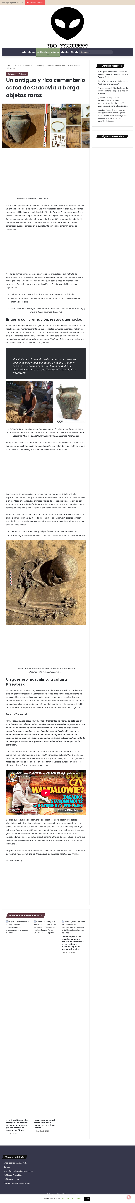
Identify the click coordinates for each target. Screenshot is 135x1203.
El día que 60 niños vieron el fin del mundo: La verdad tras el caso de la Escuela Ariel (113, 74)
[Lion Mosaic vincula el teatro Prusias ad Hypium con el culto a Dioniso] (46, 1019)
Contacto (7, 1167)
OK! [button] (87, 1199)
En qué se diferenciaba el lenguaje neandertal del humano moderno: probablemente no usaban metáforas (17, 1125)
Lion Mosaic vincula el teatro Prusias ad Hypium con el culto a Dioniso (44, 1124)
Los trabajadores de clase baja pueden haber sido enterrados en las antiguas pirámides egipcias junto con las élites (73, 943)
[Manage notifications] (129, 1197)
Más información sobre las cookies (18, 1171)
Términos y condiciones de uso (17, 1183)
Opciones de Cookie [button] (71, 1198)
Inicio (23, 52)
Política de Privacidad (13, 1175)
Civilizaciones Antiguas (48, 52)
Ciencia (74, 52)
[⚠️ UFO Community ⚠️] (67, 27)
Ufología (31, 52)
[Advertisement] (46, 171)
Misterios (65, 52)
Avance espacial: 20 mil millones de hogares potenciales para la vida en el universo (113, 91)
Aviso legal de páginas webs (15, 1163)
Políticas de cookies (12, 1179)
